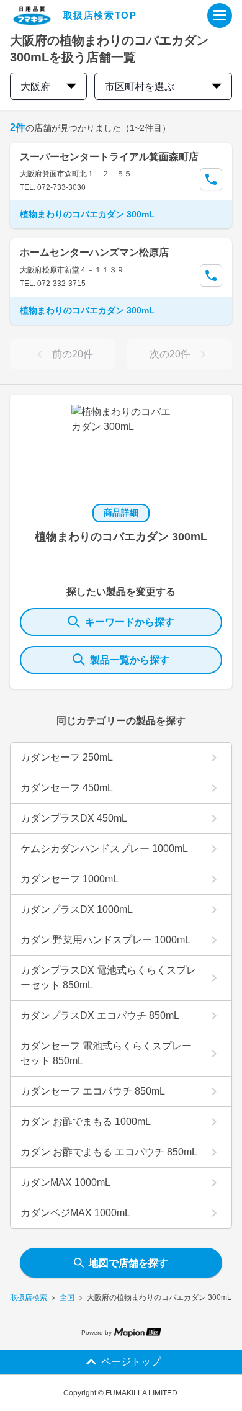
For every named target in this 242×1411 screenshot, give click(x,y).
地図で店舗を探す (128, 1263)
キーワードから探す (129, 622)
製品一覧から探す (129, 660)
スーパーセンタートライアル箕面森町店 (109, 156)
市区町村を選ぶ (139, 86)
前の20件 (72, 354)
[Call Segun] (211, 179)
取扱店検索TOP (100, 15)
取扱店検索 (28, 1297)
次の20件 (170, 354)
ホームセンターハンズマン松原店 (94, 252)
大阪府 (35, 86)
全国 (67, 1297)
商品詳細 (121, 512)
